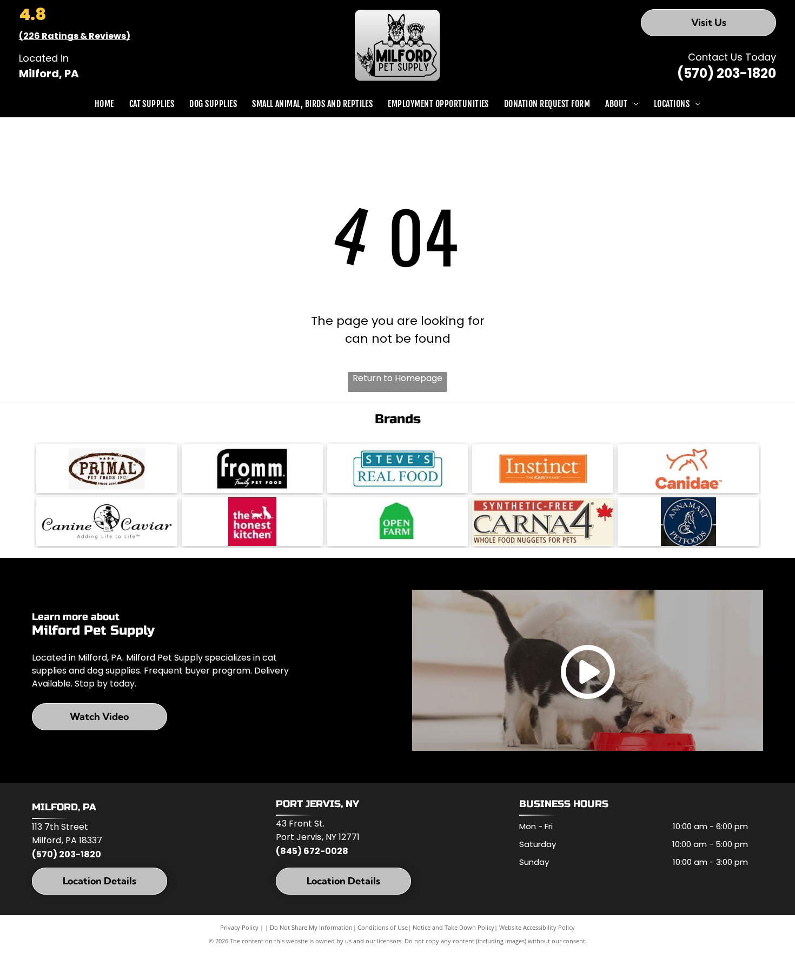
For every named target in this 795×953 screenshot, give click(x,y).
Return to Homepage (397, 378)
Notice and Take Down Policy (453, 927)
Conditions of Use (382, 927)
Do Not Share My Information (311, 927)
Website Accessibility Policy (537, 927)
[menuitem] (104, 104)
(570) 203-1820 (726, 73)
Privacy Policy (239, 927)
